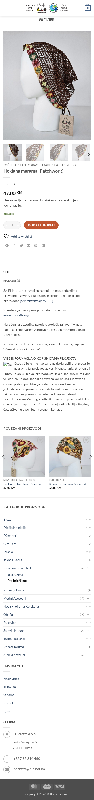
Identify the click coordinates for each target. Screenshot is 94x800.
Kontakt (9, 703)
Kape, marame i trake (35, 165)
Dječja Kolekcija (14, 527)
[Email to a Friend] (28, 245)
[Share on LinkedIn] (43, 245)
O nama (8, 695)
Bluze (7, 519)
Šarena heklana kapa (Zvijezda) (67, 484)
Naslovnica (11, 679)
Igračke (8, 552)
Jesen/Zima (15, 574)
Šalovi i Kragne (13, 630)
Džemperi (10, 535)
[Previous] (11, 86)
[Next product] (7, 184)
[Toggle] (88, 568)
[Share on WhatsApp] (7, 245)
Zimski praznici (14, 655)
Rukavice (9, 622)
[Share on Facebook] (14, 245)
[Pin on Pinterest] (36, 245)
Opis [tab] (6, 271)
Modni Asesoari (14, 598)
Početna (9, 165)
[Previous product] (15, 184)
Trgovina (9, 687)
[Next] (83, 86)
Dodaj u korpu (41, 225)
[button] (5, 8)
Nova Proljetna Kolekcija (21, 606)
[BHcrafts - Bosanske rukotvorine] (47, 8)
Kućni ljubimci (13, 590)
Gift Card (10, 544)
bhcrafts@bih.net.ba (29, 769)
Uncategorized (13, 647)
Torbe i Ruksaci (14, 639)
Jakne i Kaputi (13, 560)
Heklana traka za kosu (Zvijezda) (22, 484)
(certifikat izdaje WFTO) (36, 301)
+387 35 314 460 (26, 758)
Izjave (7, 711)
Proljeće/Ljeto (65, 165)
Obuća (8, 614)
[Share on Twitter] (21, 245)
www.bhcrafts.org (16, 315)
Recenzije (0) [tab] (11, 280)
